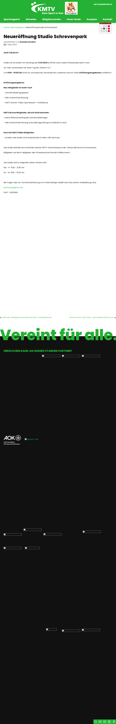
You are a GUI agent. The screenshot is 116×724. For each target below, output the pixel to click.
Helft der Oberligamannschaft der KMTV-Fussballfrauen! (27, 317)
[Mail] (104, 721)
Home (6, 27)
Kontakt (107, 19)
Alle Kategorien (17, 27)
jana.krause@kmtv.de (13, 187)
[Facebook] (113, 721)
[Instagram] (109, 721)
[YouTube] (100, 721)
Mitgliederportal (103, 4)
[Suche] (95, 721)
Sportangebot (12, 19)
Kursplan (92, 19)
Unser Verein (74, 19)
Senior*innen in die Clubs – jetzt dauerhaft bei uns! (91, 317)
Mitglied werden (51, 19)
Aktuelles (31, 19)
